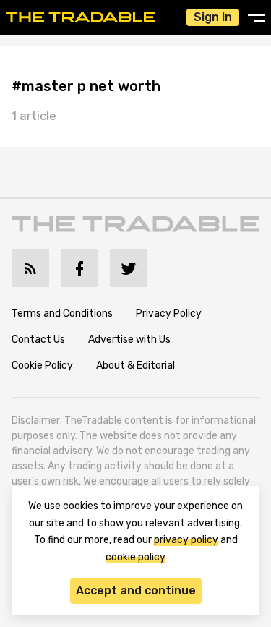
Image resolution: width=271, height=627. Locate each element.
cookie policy (135, 557)
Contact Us (38, 339)
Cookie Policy (42, 365)
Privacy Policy (169, 313)
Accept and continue (136, 590)
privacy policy (186, 540)
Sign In (213, 17)
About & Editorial (135, 365)
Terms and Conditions (62, 313)
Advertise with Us (129, 339)
